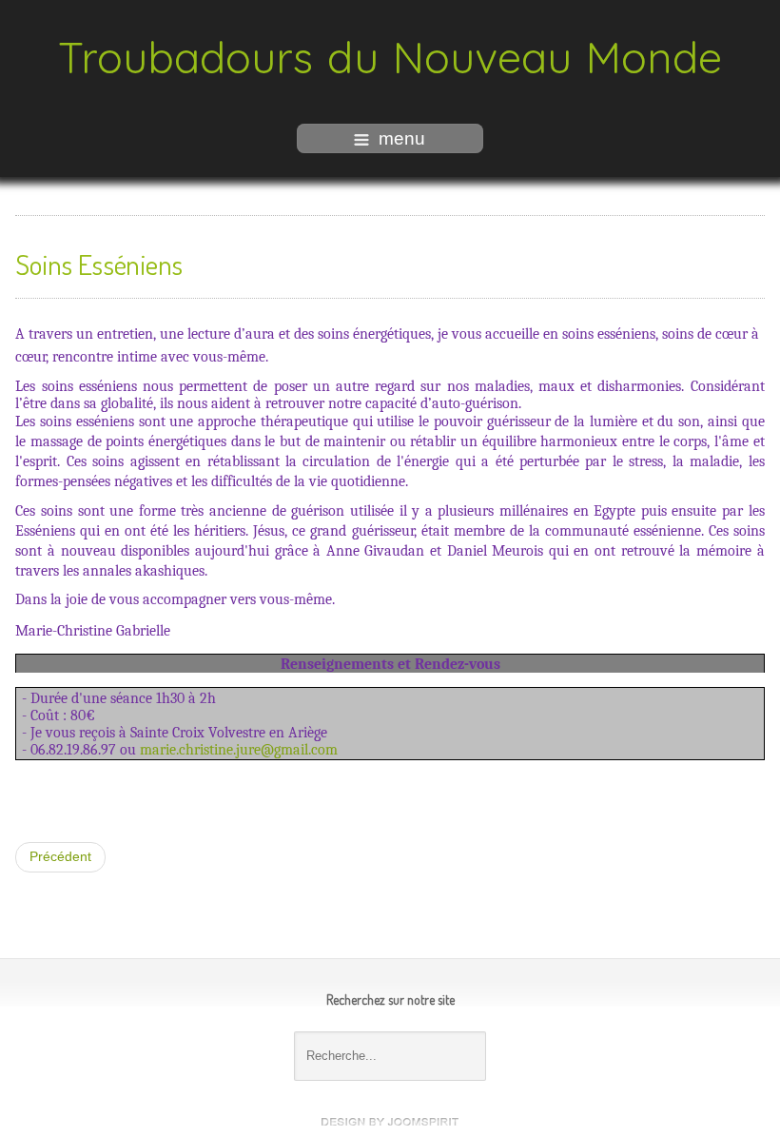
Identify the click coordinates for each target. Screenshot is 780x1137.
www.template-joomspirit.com (390, 1122)
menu (402, 138)
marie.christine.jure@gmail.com (239, 749)
